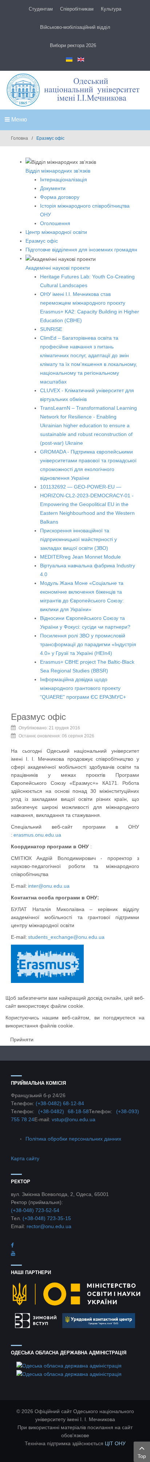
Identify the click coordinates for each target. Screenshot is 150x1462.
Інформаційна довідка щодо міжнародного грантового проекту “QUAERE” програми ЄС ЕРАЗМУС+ (83, 688)
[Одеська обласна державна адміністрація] (69, 1365)
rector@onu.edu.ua (49, 1226)
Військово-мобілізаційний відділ (75, 27)
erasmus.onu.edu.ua (36, 835)
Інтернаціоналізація (63, 179)
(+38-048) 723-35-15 (47, 1218)
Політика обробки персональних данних (73, 1139)
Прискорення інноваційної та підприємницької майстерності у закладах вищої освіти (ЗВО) (78, 539)
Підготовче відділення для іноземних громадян (81, 249)
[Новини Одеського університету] (12, 1245)
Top (142, 1456)
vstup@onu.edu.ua (73, 1119)
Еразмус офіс (41, 241)
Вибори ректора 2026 (73, 45)
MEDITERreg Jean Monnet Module (80, 557)
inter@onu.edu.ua (49, 886)
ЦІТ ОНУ (115, 1443)
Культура (111, 9)
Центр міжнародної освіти (56, 232)
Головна (19, 138)
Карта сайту (25, 1158)
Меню (18, 119)
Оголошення (55, 223)
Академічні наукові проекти (57, 268)
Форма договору (59, 197)
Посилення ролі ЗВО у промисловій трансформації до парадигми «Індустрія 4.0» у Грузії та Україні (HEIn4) (88, 644)
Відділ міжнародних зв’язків (57, 171)
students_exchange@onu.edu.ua (66, 937)
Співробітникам (77, 9)
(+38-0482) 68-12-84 (60, 1103)
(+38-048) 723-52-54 (35, 1210)
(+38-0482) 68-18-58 (63, 1111)
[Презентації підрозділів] (13, 1253)
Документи (53, 188)
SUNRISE (51, 329)
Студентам (41, 9)
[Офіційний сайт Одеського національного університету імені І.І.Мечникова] (75, 90)
